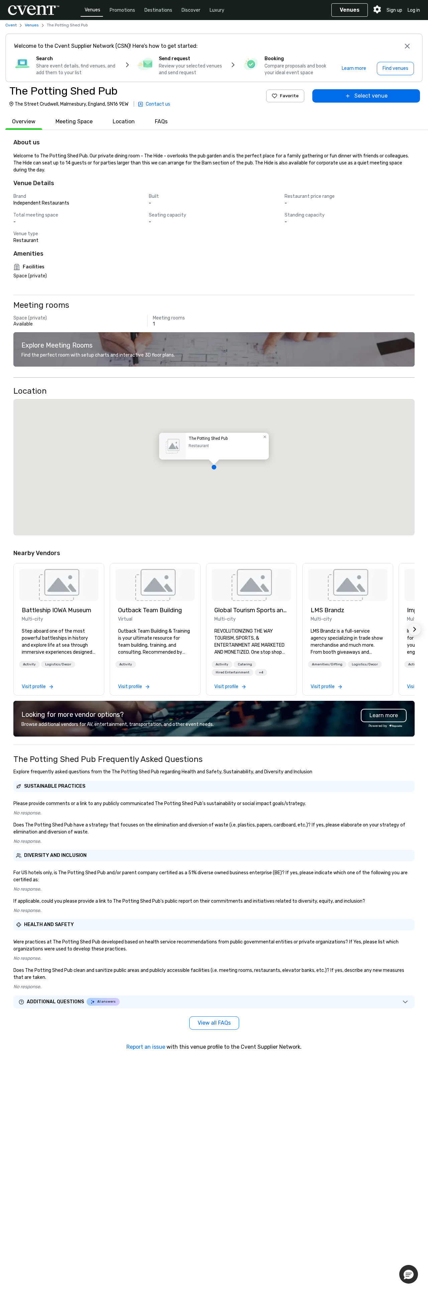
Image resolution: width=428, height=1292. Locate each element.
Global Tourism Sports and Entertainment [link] (251, 610)
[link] (59, 585)
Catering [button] (245, 664)
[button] (214, 467)
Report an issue (145, 1047)
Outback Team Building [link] (150, 610)
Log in (414, 10)
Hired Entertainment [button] (232, 672)
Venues (92, 10)
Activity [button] (29, 664)
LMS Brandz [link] (327, 610)
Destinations (158, 10)
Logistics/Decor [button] (58, 664)
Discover (191, 10)
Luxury (217, 10)
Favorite (289, 95)
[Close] (407, 46)
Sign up (394, 10)
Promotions (122, 10)
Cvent (11, 25)
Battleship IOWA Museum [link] (56, 610)
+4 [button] (261, 672)
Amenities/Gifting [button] (327, 664)
